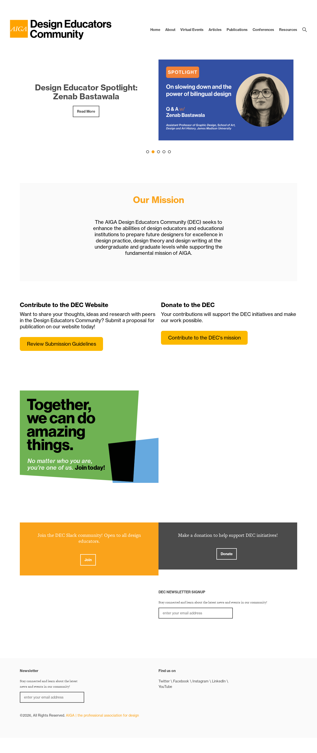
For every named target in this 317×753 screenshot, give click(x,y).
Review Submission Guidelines (61, 344)
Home (155, 29)
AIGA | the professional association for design (102, 715)
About (170, 29)
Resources (288, 29)
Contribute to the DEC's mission (204, 338)
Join (88, 560)
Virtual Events (192, 29)
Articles (215, 29)
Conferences (263, 29)
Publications (237, 29)
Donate (227, 554)
